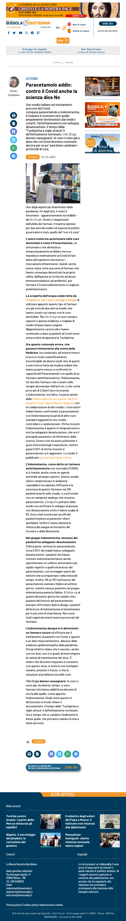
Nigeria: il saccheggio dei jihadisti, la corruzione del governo (20, 840)
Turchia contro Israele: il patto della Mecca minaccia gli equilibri (20, 821)
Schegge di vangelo (34, 49)
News (79, 24)
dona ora (108, 23)
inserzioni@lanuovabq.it (19, 895)
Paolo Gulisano (14, 93)
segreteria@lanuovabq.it (19, 891)
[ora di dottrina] (102, 143)
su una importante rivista (55, 457)
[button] (63, 40)
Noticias (81, 30)
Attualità (69, 62)
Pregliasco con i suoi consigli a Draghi (51, 300)
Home (58, 62)
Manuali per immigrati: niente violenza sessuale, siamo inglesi (77, 840)
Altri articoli (63, 794)
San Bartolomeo (91, 49)
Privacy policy (13, 905)
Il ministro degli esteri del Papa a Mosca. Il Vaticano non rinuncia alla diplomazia (80, 821)
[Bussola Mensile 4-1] (102, 86)
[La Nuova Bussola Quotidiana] (28, 23)
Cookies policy (30, 905)
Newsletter (108, 30)
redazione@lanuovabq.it (19, 888)
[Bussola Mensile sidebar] (102, 115)
